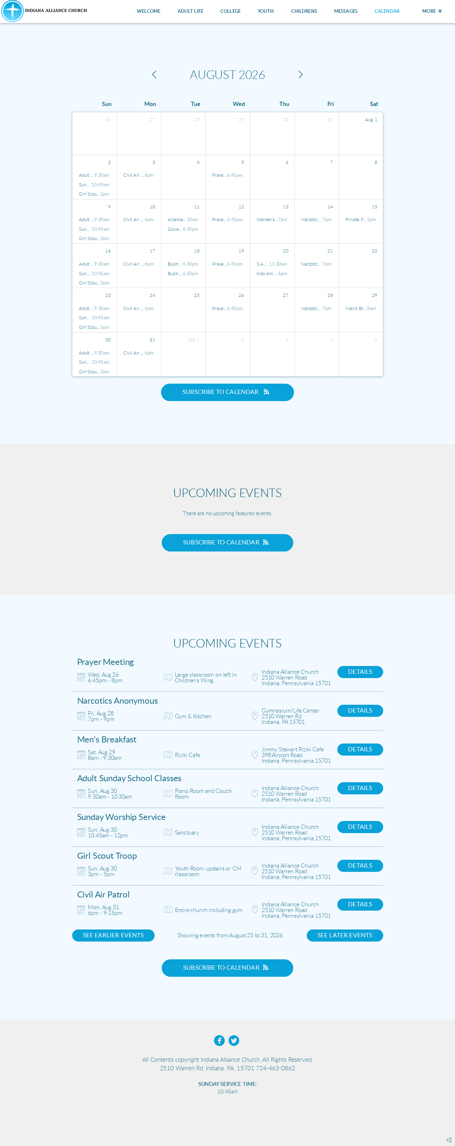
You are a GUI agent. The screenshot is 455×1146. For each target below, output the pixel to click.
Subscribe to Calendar (221, 392)
